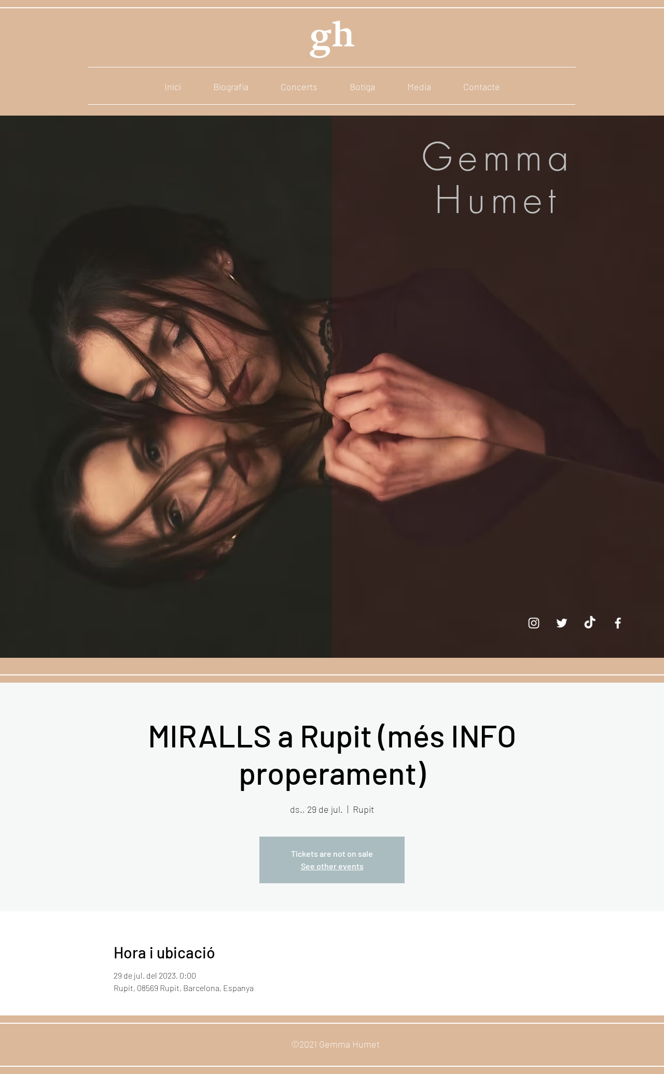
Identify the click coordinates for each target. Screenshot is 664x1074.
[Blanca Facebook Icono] (618, 623)
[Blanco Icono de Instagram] (534, 623)
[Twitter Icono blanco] (562, 623)
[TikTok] (590, 623)
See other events (332, 866)
